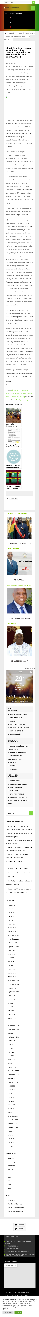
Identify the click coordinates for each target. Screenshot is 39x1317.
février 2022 (12, 1108)
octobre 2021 (12, 1124)
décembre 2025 (13, 935)
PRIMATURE (14, 791)
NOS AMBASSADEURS (17, 724)
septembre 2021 (14, 1127)
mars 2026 (11, 924)
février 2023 (12, 1063)
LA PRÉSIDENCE (15, 781)
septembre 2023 (14, 1037)
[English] (20, 17)
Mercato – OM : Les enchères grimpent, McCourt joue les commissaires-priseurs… (17, 857)
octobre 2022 (12, 1078)
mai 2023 (11, 1052)
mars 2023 (11, 1060)
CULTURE (13, 769)
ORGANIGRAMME (16, 718)
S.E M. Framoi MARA (19, 661)
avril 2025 (11, 965)
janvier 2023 (12, 1067)
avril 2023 (11, 1056)
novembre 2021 (13, 1120)
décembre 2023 (13, 1026)
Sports (10, 1184)
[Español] (20, 27)
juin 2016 (11, 1146)
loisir (9, 1177)
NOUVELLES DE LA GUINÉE (18, 753)
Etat (9, 1173)
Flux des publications (15, 1204)
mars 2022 (11, 1105)
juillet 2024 (11, 999)
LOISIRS (13, 766)
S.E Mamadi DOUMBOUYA (19, 543)
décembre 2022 (13, 1071)
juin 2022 (11, 1093)
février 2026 (12, 928)
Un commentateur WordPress (18, 873)
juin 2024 (11, 1003)
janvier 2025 (12, 977)
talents (10, 1188)
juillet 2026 (11, 909)
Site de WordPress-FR (15, 1211)
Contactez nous (16, 13)
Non (9, 1181)
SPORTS (13, 762)
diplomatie (11, 1166)
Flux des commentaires (16, 1208)
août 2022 (11, 1086)
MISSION (13, 721)
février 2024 (12, 1018)
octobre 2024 (12, 988)
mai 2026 (11, 916)
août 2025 (11, 950)
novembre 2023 (13, 1029)
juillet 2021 (11, 1135)
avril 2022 (11, 1101)
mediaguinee (14, 498)
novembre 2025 (13, 939)
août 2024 (11, 995)
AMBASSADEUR (11, 623)
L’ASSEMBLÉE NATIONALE (18, 784)
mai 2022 (11, 1097)
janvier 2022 (12, 1112)
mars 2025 (11, 969)
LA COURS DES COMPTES (18, 797)
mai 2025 (11, 962)
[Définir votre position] (31, 672)
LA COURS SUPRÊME (17, 794)
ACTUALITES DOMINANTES (13, 741)
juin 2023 (11, 1048)
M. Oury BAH (19, 580)
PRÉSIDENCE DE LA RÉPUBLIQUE (17, 513)
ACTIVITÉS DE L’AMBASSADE (20, 728)
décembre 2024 (13, 980)
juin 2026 (11, 913)
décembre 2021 (13, 1116)
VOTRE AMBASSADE (12, 709)
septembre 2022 (14, 1082)
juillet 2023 (11, 1044)
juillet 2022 (11, 1090)
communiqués (12, 1162)
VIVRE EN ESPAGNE (16, 731)
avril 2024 (11, 1011)
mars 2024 (11, 1014)
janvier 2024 (12, 1022)
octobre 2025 (12, 943)
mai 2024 (11, 1007)
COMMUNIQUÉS (15, 734)
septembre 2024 (14, 992)
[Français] (20, 22)
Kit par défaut (10, 876)
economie (11, 1169)
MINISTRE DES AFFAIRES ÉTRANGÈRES (18, 585)
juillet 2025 (11, 954)
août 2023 (11, 1041)
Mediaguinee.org (22, 400)
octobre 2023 (12, 1033)
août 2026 (11, 905)
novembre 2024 (13, 984)
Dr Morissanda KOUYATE (19, 618)
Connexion (11, 1200)
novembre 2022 (13, 1075)
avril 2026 (11, 920)
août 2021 (11, 1131)
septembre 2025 (14, 946)
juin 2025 (11, 958)
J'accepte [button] (18, 1312)
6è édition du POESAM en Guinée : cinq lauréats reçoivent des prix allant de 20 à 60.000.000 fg (19, 393)
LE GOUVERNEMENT (16, 787)
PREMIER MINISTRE (13, 549)
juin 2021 (11, 1139)
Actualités (11, 33)
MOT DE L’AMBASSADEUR (18, 715)
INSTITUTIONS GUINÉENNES (13, 776)
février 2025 (12, 973)
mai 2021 (11, 1142)
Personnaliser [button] (8, 1312)
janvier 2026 (12, 931)
